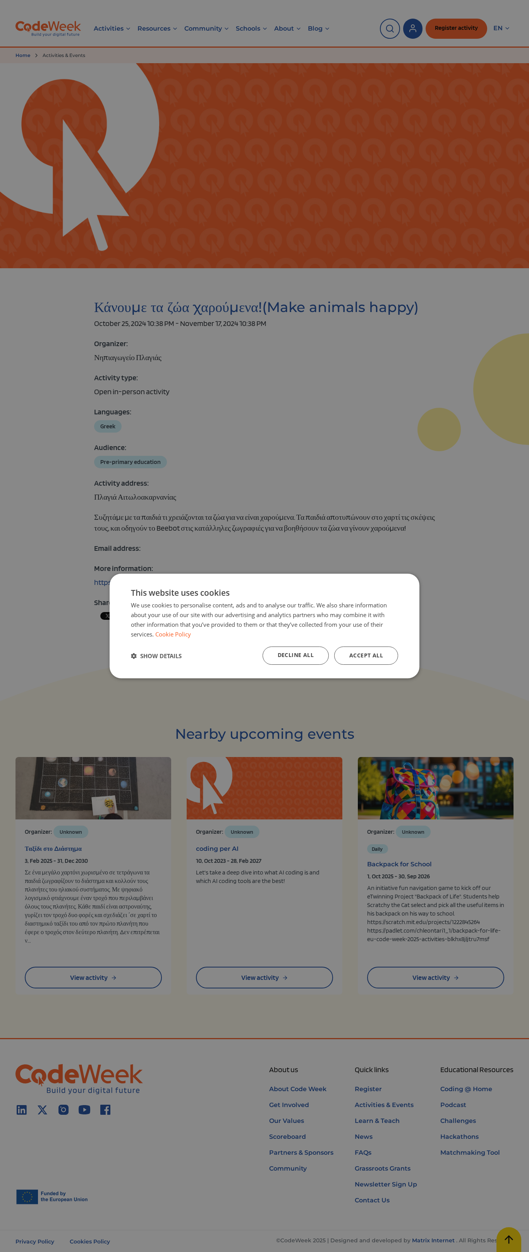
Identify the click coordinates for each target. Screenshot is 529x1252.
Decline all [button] (296, 655)
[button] (156, 656)
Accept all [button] (366, 655)
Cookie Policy (173, 634)
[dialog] (264, 626)
